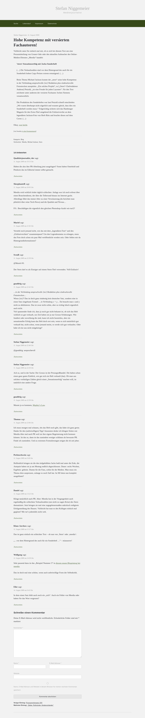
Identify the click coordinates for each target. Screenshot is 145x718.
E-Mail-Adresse (55, 663)
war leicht (23, 125)
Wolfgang (18, 555)
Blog (22, 139)
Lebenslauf (27, 23)
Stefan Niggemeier (73, 8)
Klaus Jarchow (20, 526)
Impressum (39, 23)
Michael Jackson (33, 142)
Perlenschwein (20, 455)
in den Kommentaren (29, 131)
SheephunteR (19, 184)
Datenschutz (52, 23)
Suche (16, 23)
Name (16, 663)
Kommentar (18, 628)
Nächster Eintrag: (34, 705)
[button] (5, 713)
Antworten (18, 176)
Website (16, 673)
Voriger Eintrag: (28, 703)
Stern (40, 142)
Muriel (17, 222)
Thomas (17, 419)
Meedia (24, 142)
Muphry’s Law (39, 405)
